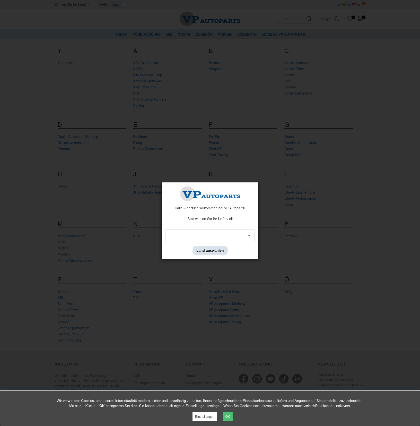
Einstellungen (204, 416)
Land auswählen (210, 250)
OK (227, 416)
